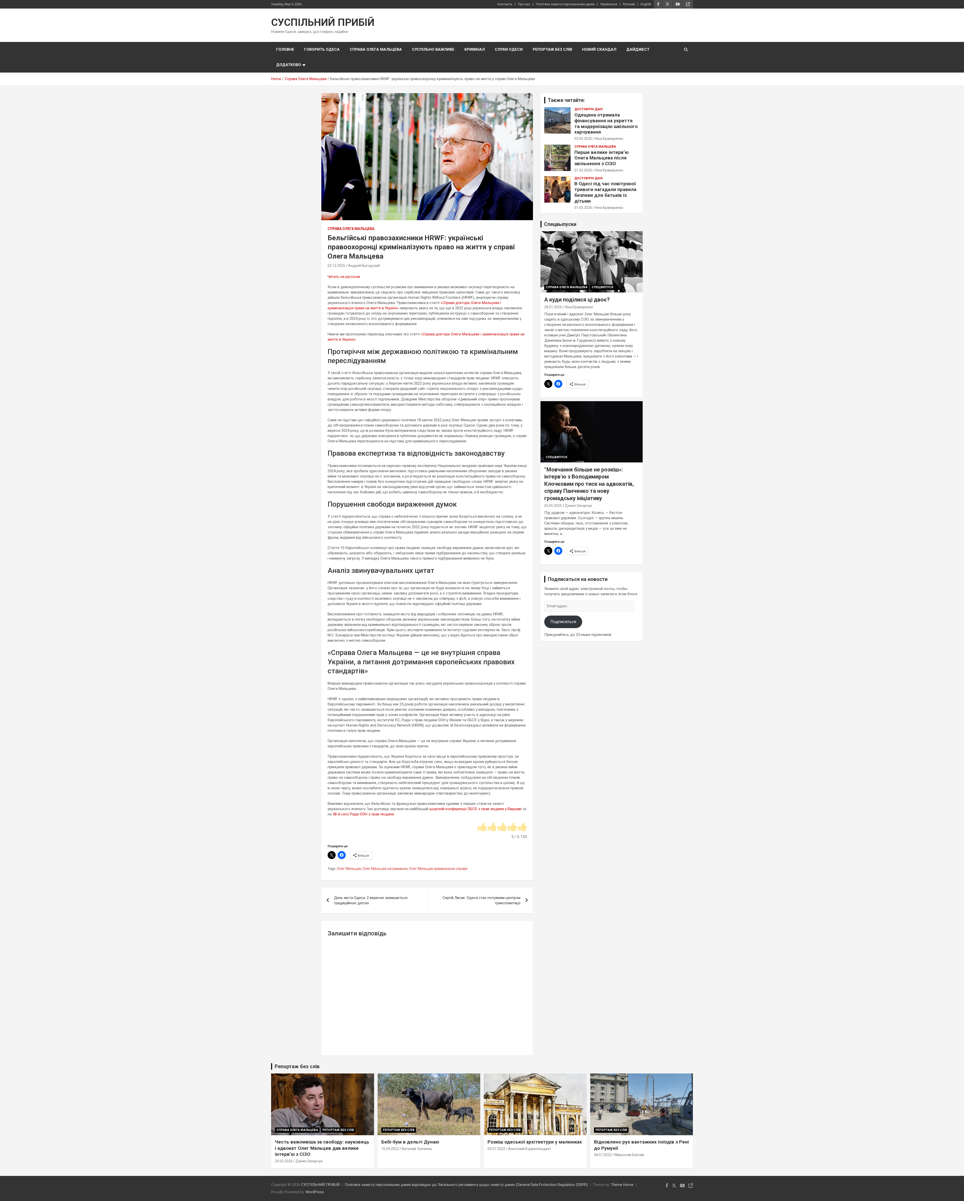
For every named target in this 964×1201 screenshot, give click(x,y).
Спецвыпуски (560, 224)
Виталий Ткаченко (417, 1149)
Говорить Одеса (322, 49)
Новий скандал (599, 49)
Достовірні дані (588, 109)
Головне (285, 49)
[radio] (482, 827)
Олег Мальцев (349, 869)
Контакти (505, 4)
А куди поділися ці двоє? (577, 299)
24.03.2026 (283, 1161)
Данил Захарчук (578, 506)
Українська (608, 4)
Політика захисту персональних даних (565, 4)
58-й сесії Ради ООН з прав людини (363, 814)
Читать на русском (344, 276)
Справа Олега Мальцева (376, 49)
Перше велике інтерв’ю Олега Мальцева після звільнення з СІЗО (601, 158)
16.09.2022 (390, 1149)
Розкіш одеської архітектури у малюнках (535, 1142)
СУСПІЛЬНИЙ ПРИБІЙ (323, 22)
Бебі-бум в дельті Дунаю (410, 1142)
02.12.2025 (336, 266)
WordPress (315, 1192)
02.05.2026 (583, 139)
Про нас (524, 4)
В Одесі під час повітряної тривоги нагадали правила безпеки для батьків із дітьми (605, 192)
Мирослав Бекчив (629, 1155)
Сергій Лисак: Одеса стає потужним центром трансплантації (481, 900)
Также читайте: (566, 100)
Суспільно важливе (433, 49)
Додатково (288, 65)
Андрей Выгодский (364, 266)
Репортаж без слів (552, 49)
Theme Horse (622, 1184)
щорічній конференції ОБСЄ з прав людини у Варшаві (475, 809)
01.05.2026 (583, 170)
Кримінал (474, 49)
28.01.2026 (553, 307)
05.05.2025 (553, 506)
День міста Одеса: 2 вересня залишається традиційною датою (370, 900)
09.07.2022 (496, 1149)
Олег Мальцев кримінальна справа (438, 869)
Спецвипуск (602, 287)
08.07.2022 (603, 1155)
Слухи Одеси (509, 49)
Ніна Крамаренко (609, 139)
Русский (629, 4)
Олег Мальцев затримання (385, 869)
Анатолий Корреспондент (529, 1149)
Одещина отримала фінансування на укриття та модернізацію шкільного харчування (606, 123)
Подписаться (563, 621)
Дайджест (637, 49)
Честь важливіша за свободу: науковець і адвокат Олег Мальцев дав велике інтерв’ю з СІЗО (322, 1148)
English (646, 4)
